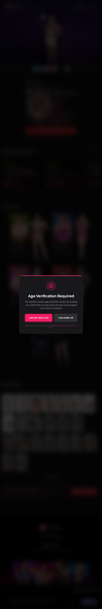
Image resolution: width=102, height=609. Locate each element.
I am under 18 (65, 317)
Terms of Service (62, 325)
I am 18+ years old (38, 317)
